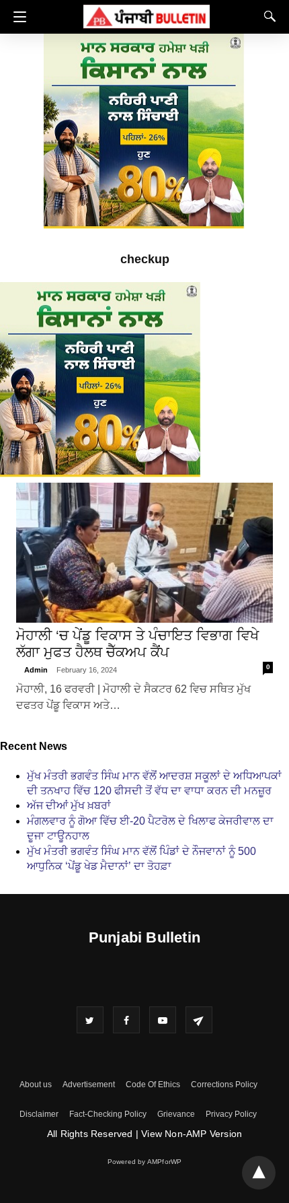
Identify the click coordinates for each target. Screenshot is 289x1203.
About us (35, 1084)
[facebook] (126, 1019)
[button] (16, 17)
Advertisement (89, 1084)
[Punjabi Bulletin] (146, 14)
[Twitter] (90, 1019)
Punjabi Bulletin (144, 937)
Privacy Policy (231, 1114)
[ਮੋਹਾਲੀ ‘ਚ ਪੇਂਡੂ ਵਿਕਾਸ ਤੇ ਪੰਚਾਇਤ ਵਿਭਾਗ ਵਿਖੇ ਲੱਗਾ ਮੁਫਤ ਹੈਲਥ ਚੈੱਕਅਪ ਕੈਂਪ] (145, 552)
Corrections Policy (224, 1084)
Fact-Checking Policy (108, 1114)
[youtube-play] (162, 1019)
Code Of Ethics (153, 1084)
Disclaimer (38, 1114)
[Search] (267, 16)
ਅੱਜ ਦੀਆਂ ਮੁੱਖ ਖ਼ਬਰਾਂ (69, 805)
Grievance (176, 1114)
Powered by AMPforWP (145, 1161)
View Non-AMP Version (191, 1133)
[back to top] (259, 1173)
